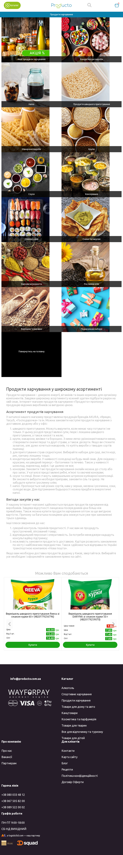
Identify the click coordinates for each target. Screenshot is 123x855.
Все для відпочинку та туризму (82, 731)
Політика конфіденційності (80, 775)
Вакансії (6, 757)
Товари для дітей (73, 738)
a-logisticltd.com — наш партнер (23, 835)
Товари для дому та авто (78, 706)
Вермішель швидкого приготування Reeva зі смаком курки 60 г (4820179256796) (32, 615)
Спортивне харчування (77, 694)
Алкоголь (68, 687)
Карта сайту (70, 757)
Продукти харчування (76, 700)
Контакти (68, 750)
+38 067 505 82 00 (13, 800)
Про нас (6, 750)
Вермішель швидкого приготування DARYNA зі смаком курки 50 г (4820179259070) (90, 616)
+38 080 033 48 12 (13, 794)
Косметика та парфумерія (79, 719)
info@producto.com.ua (25, 678)
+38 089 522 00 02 (13, 807)
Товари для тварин (74, 725)
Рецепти (67, 769)
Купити (33, 644)
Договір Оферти (73, 782)
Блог (65, 763)
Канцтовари (70, 713)
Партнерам (8, 763)
